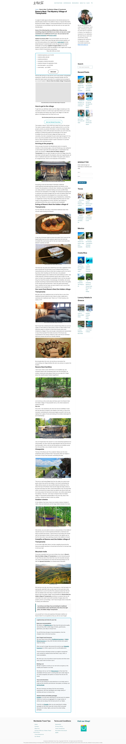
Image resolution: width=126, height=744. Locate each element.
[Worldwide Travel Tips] (42, 3)
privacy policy (53, 35)
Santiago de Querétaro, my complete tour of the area (81, 103)
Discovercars (54, 671)
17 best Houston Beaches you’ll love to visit (89, 203)
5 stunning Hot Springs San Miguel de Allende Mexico (89, 104)
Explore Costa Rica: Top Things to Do (81, 283)
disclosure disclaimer (41, 35)
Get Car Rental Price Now (53, 122)
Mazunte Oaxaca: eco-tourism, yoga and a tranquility (81, 87)
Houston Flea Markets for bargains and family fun (80, 219)
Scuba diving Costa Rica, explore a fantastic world (81, 268)
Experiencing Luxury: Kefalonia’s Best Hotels (81, 331)
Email (79, 176)
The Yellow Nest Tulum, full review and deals (81, 120)
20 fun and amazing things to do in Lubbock (81, 203)
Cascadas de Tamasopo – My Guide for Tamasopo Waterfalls (89, 87)
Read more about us (83, 44)
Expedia (39, 697)
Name (79, 172)
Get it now (53, 71)
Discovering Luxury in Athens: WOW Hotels (81, 314)
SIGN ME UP (82, 182)
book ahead (61, 42)
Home (36, 9)
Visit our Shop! (83, 721)
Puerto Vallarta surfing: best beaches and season (88, 121)
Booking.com (48, 625)
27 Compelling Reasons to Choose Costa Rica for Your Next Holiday (89, 286)
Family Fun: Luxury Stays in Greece (89, 330)
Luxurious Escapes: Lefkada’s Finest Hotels (88, 315)
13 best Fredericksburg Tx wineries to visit (89, 218)
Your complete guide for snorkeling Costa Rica (88, 268)
